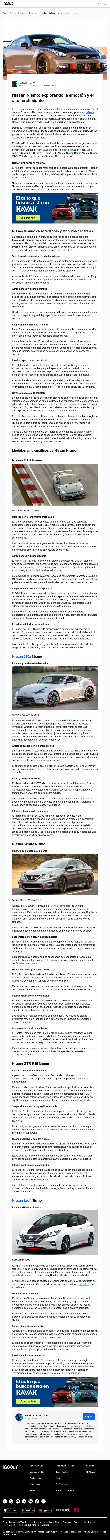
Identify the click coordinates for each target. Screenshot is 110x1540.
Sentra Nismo (58, 905)
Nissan (90, 112)
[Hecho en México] (76, 1510)
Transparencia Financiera (28, 1524)
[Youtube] (18, 1501)
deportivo (84, 1284)
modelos (66, 149)
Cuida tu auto (35, 1484)
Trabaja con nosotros (65, 1490)
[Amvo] (64, 1510)
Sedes (32, 1490)
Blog (4, 13)
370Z (34, 720)
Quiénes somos (62, 1484)
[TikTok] (37, 1501)
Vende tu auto (35, 1478)
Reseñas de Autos (17, 13)
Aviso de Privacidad (63, 1522)
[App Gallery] (46, 1510)
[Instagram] (11, 1501)
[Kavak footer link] (10, 1478)
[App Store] (10, 1510)
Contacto (90, 1465)
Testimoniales (62, 1471)
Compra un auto (36, 1465)
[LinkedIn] (30, 1501)
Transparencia (9, 1524)
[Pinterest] (43, 1501)
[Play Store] (28, 1510)
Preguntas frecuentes (65, 1465)
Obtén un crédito (37, 1471)
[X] (24, 1501)
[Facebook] (5, 1501)
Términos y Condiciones (84, 1522)
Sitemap (45, 1524)
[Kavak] (6, 3)
